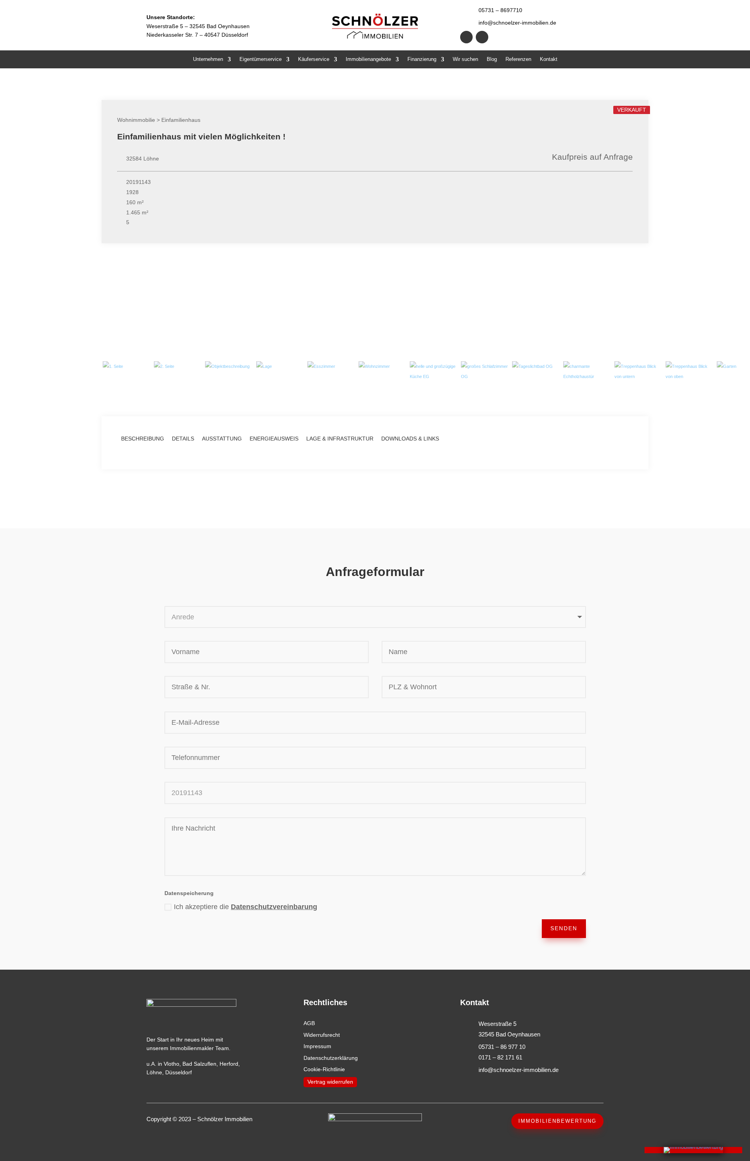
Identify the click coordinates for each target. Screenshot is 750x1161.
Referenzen (518, 59)
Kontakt (548, 59)
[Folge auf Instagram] (482, 37)
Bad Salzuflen (199, 1064)
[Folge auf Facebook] (466, 37)
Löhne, (155, 1072)
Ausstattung (222, 438)
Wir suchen (465, 59)
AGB (309, 1023)
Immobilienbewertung (557, 1121)
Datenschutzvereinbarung (274, 907)
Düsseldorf (178, 1072)
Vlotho (171, 1064)
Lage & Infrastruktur (339, 438)
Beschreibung (142, 438)
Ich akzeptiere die (245, 907)
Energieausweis (274, 438)
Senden (563, 928)
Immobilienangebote (368, 59)
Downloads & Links (410, 438)
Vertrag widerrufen (330, 1082)
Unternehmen (208, 59)
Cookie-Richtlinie (324, 1069)
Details (183, 438)
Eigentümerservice (260, 59)
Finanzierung (421, 59)
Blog (492, 59)
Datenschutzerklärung (331, 1058)
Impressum (317, 1046)
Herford (229, 1064)
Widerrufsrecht (322, 1035)
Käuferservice (313, 59)
